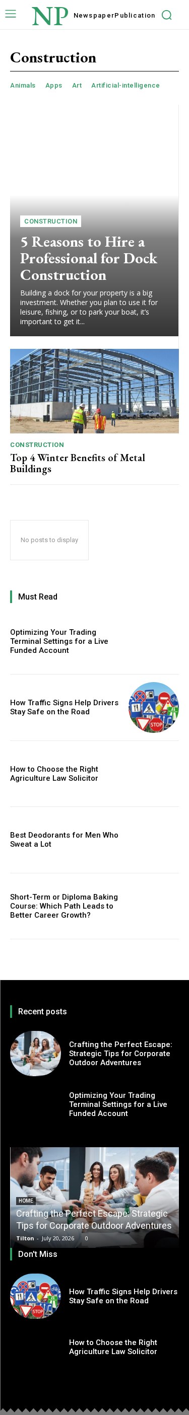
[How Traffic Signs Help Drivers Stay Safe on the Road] (154, 707)
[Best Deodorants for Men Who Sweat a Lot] (154, 839)
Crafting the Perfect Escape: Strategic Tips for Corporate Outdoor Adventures (120, 1053)
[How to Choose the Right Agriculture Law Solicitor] (154, 774)
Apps (53, 85)
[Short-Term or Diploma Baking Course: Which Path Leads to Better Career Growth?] (154, 906)
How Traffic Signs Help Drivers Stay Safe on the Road (64, 707)
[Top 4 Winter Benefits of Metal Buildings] (94, 391)
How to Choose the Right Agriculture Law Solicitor (54, 774)
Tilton (25, 1238)
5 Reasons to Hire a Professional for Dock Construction (88, 258)
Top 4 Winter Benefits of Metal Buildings (77, 463)
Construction (50, 221)
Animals (23, 85)
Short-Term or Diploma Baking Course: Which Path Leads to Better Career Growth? (64, 906)
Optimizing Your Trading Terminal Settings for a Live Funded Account (59, 641)
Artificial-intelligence (125, 85)
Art (77, 85)
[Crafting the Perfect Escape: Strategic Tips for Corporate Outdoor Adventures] (35, 1053)
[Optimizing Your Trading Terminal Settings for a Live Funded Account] (154, 641)
